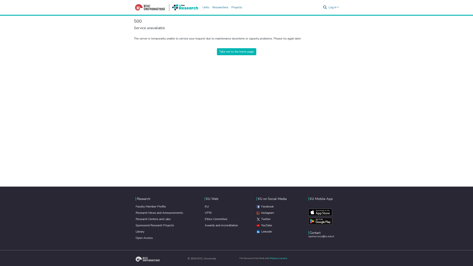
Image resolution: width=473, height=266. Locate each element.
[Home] (150, 7)
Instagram (267, 213)
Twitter (265, 219)
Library (140, 232)
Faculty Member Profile (151, 207)
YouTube (266, 225)
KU (207, 207)
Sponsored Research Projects (155, 225)
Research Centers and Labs (153, 219)
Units (206, 7)
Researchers (220, 7)
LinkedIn (266, 232)
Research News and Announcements (159, 213)
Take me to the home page (236, 52)
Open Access (144, 238)
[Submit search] (325, 7)
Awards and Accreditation (221, 225)
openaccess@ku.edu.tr (321, 236)
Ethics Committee (216, 219)
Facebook (267, 207)
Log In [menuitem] (332, 7)
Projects (236, 7)
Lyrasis (283, 258)
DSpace (274, 258)
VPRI (208, 213)
